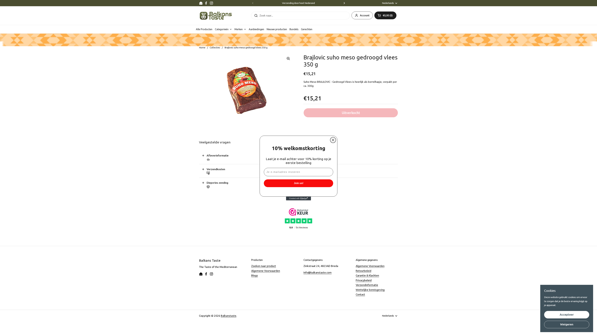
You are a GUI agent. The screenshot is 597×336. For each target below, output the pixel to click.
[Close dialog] (333, 140)
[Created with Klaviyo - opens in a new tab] (298, 198)
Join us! (298, 183)
